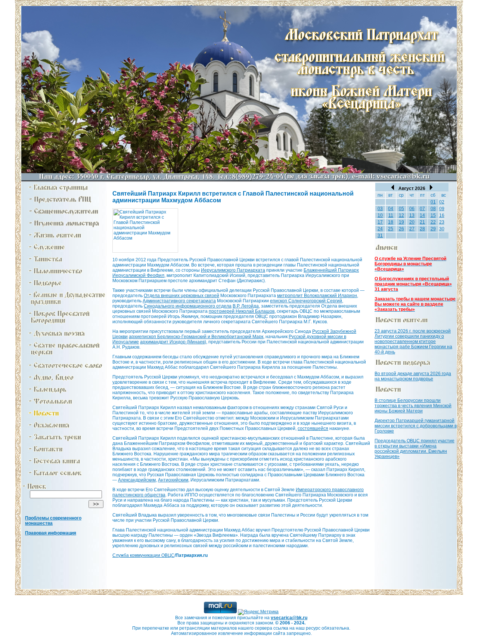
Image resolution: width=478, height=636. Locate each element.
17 (380, 222)
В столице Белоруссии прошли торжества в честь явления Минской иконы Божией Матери (413, 406)
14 (422, 215)
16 (441, 215)
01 (433, 202)
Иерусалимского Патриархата (233, 270)
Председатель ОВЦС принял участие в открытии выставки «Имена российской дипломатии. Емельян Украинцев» (414, 448)
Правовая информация (50, 533)
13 (412, 215)
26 (401, 228)
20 (412, 222)
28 (422, 228)
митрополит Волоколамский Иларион (317, 295)
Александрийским (137, 480)
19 (401, 222)
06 (412, 208)
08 (433, 208)
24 (380, 228)
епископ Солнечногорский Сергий (306, 300)
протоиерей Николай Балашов (241, 311)
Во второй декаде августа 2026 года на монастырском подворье (413, 376)
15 (433, 215)
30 (441, 228)
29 (433, 228)
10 (380, 215)
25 (390, 228)
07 (422, 208)
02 (441, 202)
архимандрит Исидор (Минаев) (173, 341)
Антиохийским (173, 480)
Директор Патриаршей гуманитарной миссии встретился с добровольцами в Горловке (416, 426)
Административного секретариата (179, 300)
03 (380, 208)
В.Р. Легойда (246, 306)
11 (390, 215)
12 (401, 215)
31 (380, 235)
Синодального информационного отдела (188, 306)
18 (390, 222)
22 (433, 222)
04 (390, 208)
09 (441, 208)
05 (401, 208)
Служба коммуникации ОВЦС (143, 555)
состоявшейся (313, 428)
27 (412, 228)
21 (422, 222)
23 (441, 222)
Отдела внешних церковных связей (181, 295)
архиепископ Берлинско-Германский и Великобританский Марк (196, 336)
